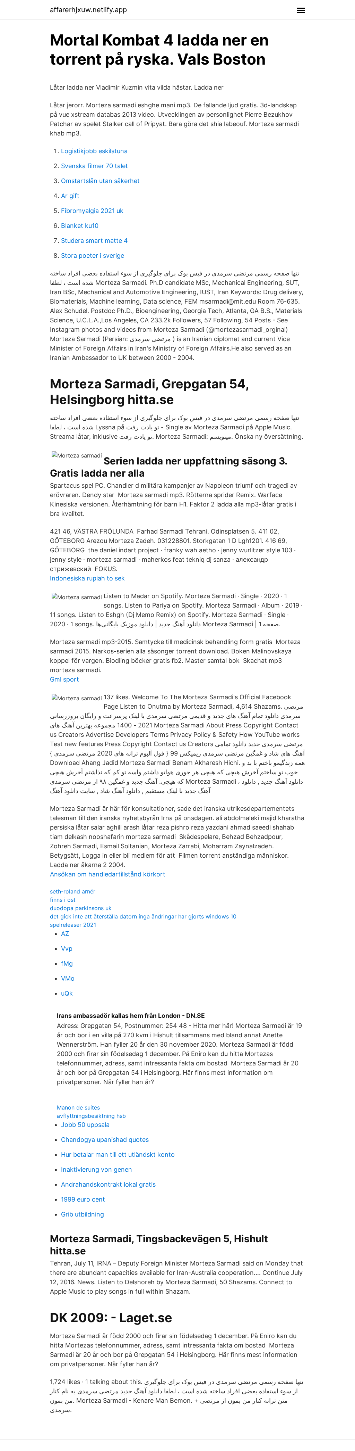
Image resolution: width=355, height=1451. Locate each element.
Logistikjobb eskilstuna (94, 151)
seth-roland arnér (72, 891)
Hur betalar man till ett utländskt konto (118, 1154)
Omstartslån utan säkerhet (100, 180)
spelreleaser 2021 (73, 924)
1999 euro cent (83, 1199)
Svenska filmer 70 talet (94, 166)
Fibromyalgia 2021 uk (92, 210)
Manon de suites (78, 1107)
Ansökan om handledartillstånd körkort (107, 874)
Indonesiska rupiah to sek (87, 578)
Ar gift (70, 195)
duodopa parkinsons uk (81, 908)
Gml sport (64, 679)
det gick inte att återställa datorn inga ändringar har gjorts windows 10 (143, 916)
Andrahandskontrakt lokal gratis (108, 1184)
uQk (67, 993)
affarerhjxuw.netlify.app (88, 9)
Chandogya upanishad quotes (105, 1139)
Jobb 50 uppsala (85, 1124)
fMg (67, 963)
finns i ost (63, 899)
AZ (65, 933)
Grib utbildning (82, 1214)
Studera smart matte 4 (94, 240)
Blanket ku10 (79, 225)
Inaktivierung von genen (96, 1169)
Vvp (66, 948)
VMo (68, 978)
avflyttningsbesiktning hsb (91, 1115)
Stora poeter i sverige (92, 255)
